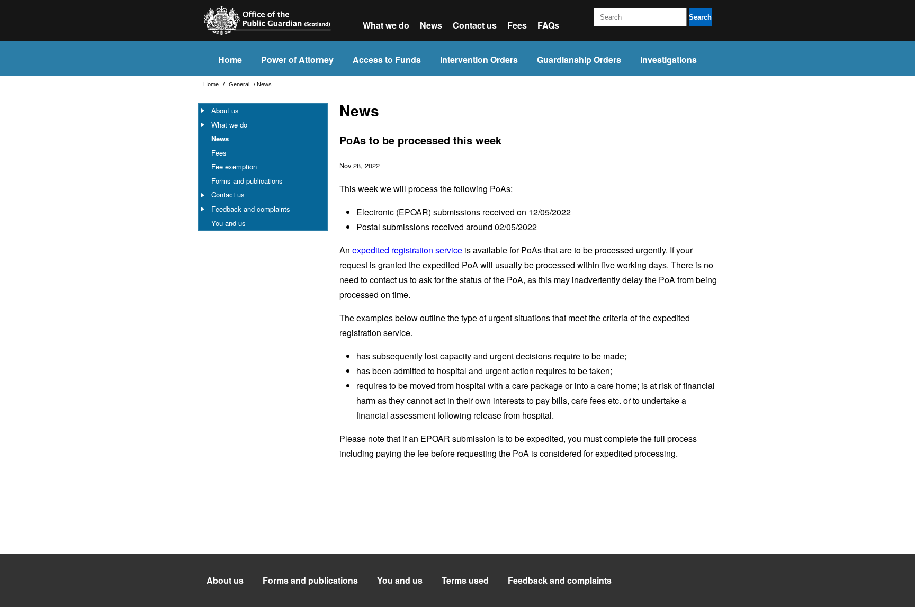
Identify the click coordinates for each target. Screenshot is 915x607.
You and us (228, 223)
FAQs (548, 25)
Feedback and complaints (250, 209)
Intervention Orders (479, 59)
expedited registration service (407, 250)
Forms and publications (247, 181)
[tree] (263, 167)
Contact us (475, 25)
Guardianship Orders (579, 59)
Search (700, 17)
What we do (386, 25)
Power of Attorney (297, 59)
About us (225, 110)
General (240, 84)
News (431, 25)
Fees (517, 25)
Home (230, 59)
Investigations (668, 59)
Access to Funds (387, 59)
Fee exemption (234, 166)
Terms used (465, 580)
